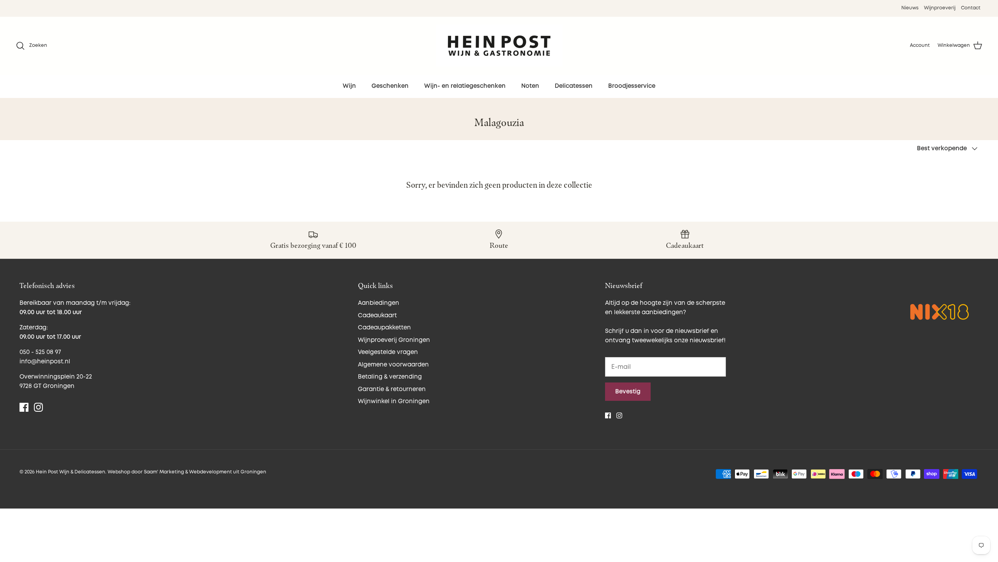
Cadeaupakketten (384, 328)
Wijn (349, 86)
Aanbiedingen (378, 303)
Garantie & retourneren (392, 389)
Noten (530, 86)
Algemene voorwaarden (393, 365)
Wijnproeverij (940, 8)
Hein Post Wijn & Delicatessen (70, 472)
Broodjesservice (631, 86)
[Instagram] (38, 407)
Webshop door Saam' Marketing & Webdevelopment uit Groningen (187, 472)
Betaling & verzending (390, 377)
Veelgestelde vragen (388, 352)
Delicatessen (574, 86)
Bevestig (628, 392)
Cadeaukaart (377, 315)
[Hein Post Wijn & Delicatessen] (499, 46)
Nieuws (909, 8)
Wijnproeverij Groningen (394, 340)
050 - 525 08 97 (40, 352)
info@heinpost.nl (44, 361)
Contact (970, 8)
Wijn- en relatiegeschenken (465, 86)
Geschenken (390, 86)
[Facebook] (23, 407)
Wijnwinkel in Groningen (394, 401)
